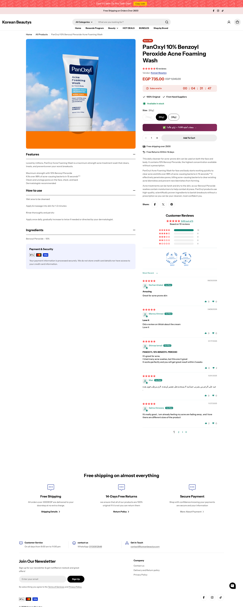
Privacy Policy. (75, 587)
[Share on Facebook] (154, 204)
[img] (149, 281)
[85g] (161, 117)
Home (29, 34)
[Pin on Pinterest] (171, 204)
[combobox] (121, 22)
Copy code (140, 4)
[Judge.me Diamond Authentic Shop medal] (171, 258)
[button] (149, 68)
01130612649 (95, 546)
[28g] (173, 117)
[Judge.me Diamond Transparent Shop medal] (185, 258)
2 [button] (178, 432)
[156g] (150, 118)
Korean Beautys (16, 22)
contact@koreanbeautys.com (145, 546)
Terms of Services (56, 587)
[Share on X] (163, 204)
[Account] (229, 22)
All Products (42, 34)
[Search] (166, 22)
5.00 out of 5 (187, 221)
